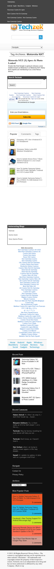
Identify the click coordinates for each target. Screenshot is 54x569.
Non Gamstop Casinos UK (29, 283)
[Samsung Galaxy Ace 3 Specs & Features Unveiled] (16, 394)
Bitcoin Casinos (29, 299)
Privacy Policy (17, 475)
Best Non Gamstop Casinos (29, 277)
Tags (37, 134)
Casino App (29, 303)
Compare (24, 345)
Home (12, 343)
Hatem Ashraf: (18, 415)
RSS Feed (15, 123)
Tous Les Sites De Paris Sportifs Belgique (29, 301)
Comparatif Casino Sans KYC (29, 333)
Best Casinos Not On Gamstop (17, 13)
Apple (15, 6)
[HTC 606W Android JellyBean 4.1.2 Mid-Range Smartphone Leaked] (16, 384)
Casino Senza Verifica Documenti (29, 318)
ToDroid (11, 231)
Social (15, 347)
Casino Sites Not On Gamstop (29, 268)
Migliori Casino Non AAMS (29, 329)
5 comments (37, 502)
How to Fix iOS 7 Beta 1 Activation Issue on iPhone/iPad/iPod (31, 371)
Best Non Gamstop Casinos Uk (29, 252)
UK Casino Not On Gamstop (29, 281)
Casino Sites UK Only (29, 275)
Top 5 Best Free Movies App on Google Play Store (25, 540)
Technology (35, 347)
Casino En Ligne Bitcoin (29, 327)
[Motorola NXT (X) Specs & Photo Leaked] (16, 403)
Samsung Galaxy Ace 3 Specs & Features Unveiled (31, 390)
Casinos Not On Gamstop (29, 273)
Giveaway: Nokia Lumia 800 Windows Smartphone (27, 150)
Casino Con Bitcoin (29, 331)
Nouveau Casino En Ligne (29, 314)
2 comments (37, 513)
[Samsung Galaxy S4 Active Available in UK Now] (16, 365)
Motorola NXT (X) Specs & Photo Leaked (31, 399)
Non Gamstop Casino (30, 17)
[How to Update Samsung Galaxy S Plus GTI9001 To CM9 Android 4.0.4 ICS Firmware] (13, 184)
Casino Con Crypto (29, 323)
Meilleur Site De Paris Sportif (29, 336)
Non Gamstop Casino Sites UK (29, 279)
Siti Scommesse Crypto (29, 304)
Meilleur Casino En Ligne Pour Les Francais (29, 306)
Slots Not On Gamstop (29, 270)
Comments (26, 134)
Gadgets (28, 6)
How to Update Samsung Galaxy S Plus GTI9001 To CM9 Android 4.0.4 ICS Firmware (29, 180)
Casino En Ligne (29, 292)
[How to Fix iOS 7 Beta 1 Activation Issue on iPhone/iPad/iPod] (16, 374)
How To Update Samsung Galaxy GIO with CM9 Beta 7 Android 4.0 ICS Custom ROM (25, 509)
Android (9, 6)
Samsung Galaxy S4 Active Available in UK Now (30, 361)
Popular (13, 134)
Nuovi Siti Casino (29, 257)
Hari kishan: (18, 447)
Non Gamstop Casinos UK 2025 (29, 250)
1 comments (37, 523)
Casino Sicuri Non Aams (29, 320)
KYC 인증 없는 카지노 (29, 308)
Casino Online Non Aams (29, 264)
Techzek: (16, 431)
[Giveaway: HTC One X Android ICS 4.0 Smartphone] (13, 146)
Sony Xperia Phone (16, 239)
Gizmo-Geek (13, 235)
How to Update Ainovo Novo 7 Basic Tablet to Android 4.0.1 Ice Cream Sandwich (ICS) (29, 161)
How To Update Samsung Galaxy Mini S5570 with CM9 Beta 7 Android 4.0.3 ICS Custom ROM (30, 170)
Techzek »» (41, 126)
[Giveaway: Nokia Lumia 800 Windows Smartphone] (13, 155)
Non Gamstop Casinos (14, 17)
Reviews (34, 345)
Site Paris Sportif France (29, 312)
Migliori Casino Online (29, 297)
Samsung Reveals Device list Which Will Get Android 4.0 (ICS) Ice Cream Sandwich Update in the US (27, 529)
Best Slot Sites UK (29, 286)
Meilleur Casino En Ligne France (29, 322)
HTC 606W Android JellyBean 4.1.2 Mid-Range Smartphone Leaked (29, 381)
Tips (42, 345)
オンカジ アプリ (29, 310)
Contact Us (16, 471)
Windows (35, 6)
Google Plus (26, 123)
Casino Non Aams (29, 253)
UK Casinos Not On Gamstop (29, 262)
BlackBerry (21, 6)
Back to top (20, 566)
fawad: (15, 455)
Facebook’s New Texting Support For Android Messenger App (27, 519)
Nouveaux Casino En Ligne (16, 10)
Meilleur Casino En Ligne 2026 (29, 316)
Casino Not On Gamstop (29, 295)
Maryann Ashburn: (20, 423)
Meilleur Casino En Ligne (29, 325)
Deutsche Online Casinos (29, 266)
